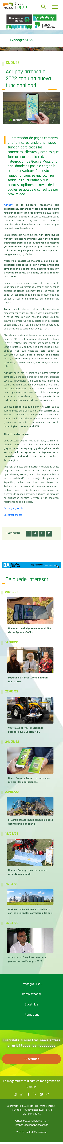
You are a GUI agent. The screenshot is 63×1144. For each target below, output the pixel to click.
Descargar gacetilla (13, 565)
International (31, 1071)
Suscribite (32, 1116)
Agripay (8, 262)
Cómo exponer (31, 1051)
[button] (29, 590)
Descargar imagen (13, 572)
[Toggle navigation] (55, 7)
